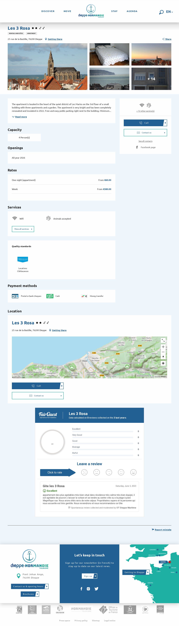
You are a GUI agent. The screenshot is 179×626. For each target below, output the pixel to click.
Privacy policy (81, 620)
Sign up (88, 576)
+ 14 (151, 79)
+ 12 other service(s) (145, 111)
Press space (64, 620)
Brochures (28, 594)
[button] (161, 12)
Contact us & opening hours (28, 586)
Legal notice (109, 620)
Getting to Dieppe (134, 572)
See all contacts (145, 141)
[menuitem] (48, 11)
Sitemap (96, 620)
